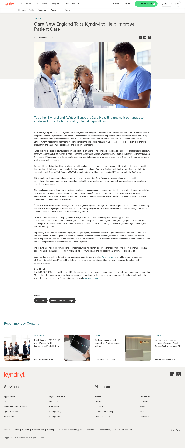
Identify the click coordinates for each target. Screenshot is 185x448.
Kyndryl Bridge (108, 257)
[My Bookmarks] (171, 3)
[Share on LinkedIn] (144, 37)
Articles (32, 10)
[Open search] (178, 4)
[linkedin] (172, 374)
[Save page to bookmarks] (162, 4)
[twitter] (178, 374)
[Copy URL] (149, 37)
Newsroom (22, 10)
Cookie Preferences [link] (123, 430)
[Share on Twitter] (140, 37)
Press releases (43, 10)
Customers (39, 19)
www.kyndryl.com (90, 278)
